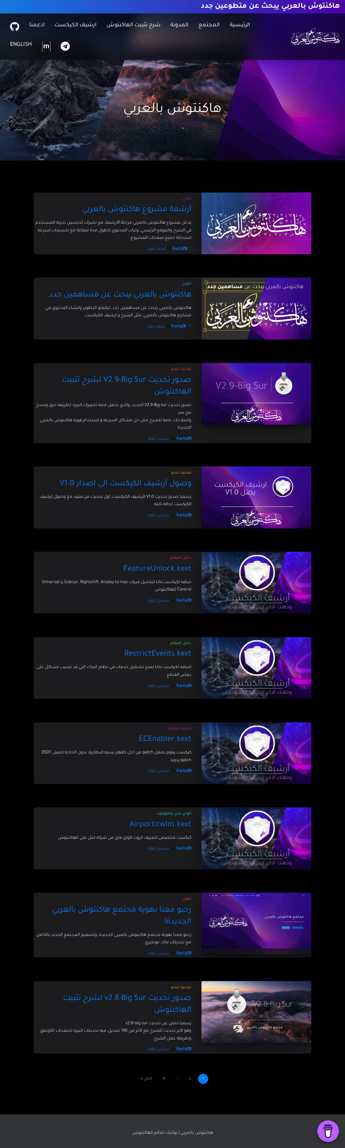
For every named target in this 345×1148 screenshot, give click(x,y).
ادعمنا (36, 25)
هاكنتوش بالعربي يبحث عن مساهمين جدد (120, 295)
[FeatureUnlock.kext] (256, 582)
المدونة (179, 25)
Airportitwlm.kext (160, 825)
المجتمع (209, 25)
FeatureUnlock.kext (157, 569)
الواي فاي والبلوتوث (174, 814)
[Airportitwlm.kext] (256, 838)
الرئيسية (240, 25)
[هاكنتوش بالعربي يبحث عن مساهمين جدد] (256, 308)
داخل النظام (180, 558)
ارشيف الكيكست (75, 25)
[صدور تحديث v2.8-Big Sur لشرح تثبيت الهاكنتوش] (256, 1012)
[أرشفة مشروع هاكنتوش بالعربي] (256, 223)
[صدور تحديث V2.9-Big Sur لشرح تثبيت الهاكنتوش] (256, 394)
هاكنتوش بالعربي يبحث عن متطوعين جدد (270, 6)
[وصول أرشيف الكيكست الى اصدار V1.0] (256, 497)
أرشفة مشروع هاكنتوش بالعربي (136, 210)
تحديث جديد (181, 369)
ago (158, 439)
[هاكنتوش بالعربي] (315, 36)
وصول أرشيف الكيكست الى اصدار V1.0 (125, 484)
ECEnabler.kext (165, 740)
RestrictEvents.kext (157, 654)
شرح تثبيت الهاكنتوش (133, 25)
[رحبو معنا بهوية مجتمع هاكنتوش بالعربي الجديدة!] (256, 923)
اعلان (186, 199)
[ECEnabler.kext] (256, 753)
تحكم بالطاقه (179, 729)
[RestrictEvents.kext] (256, 668)
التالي (148, 1079)
